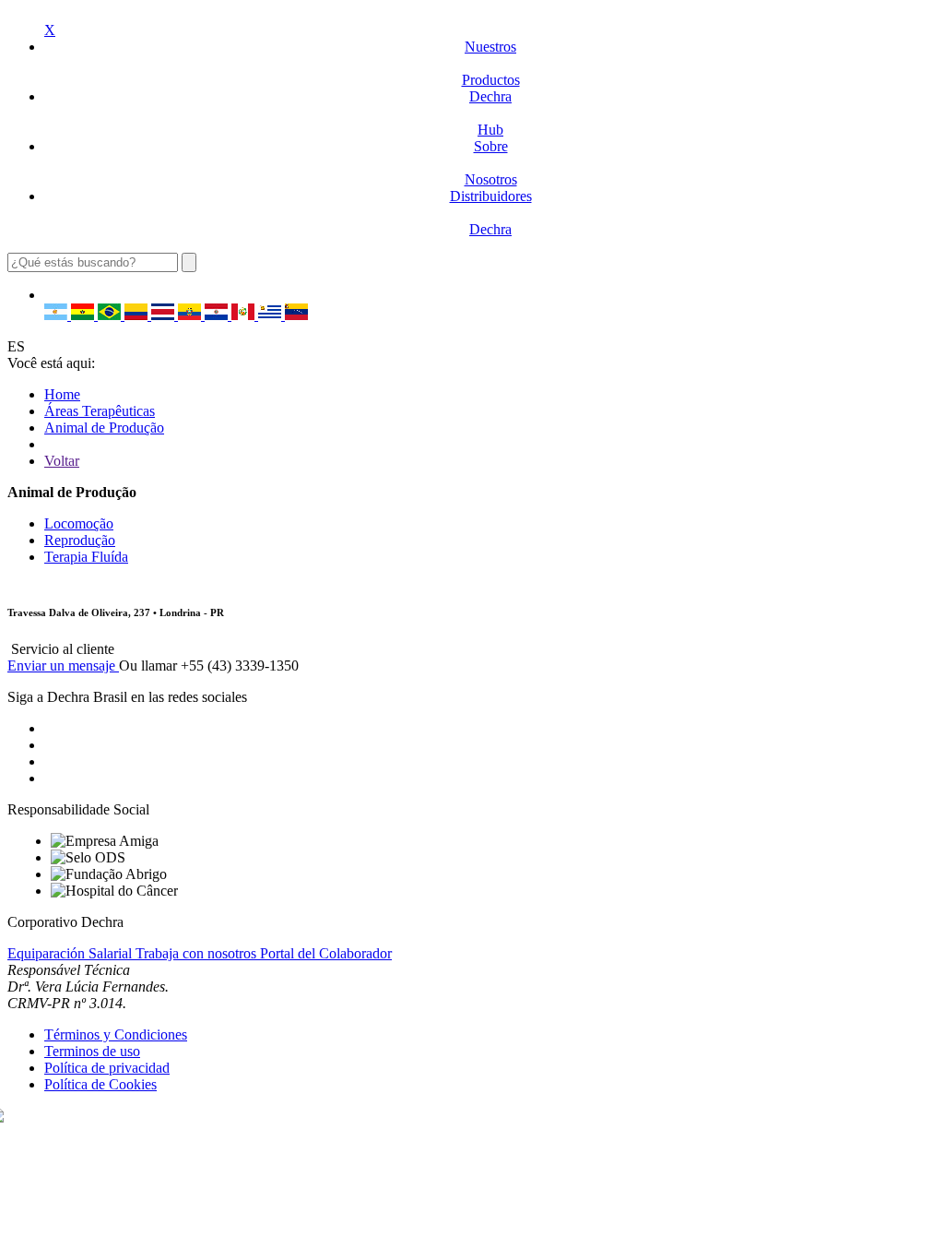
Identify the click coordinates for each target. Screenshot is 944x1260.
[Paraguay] (218, 315)
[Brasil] (111, 315)
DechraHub (490, 113)
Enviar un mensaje (63, 665)
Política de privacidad (107, 1068)
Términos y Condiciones (115, 1034)
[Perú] (244, 315)
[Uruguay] (271, 315)
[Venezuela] (296, 315)
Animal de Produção (104, 427)
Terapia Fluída (86, 557)
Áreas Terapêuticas (99, 411)
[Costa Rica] (164, 315)
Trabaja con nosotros (198, 953)
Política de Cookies (100, 1084)
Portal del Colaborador (326, 953)
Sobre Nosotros (491, 162)
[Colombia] (137, 315)
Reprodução (79, 540)
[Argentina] (57, 315)
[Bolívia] (84, 315)
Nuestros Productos (491, 63)
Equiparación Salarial (71, 953)
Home (62, 394)
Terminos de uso (92, 1051)
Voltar (61, 461)
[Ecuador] (191, 315)
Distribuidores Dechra (491, 212)
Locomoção (78, 523)
